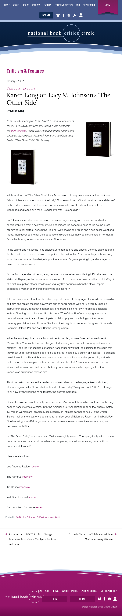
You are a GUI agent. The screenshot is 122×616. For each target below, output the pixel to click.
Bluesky (58, 15)
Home (7, 5)
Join (107, 5)
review (34, 466)
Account (81, 15)
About (16, 5)
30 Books (29, 88)
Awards (36, 5)
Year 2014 (14, 88)
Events (47, 5)
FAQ (78, 5)
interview (26, 476)
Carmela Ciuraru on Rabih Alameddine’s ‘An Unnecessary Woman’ (91, 537)
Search (74, 15)
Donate (46, 15)
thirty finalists (18, 131)
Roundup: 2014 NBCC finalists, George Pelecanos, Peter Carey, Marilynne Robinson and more (33, 539)
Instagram (68, 15)
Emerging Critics (63, 5)
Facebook (64, 15)
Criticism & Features (25, 70)
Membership (89, 5)
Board (25, 5)
